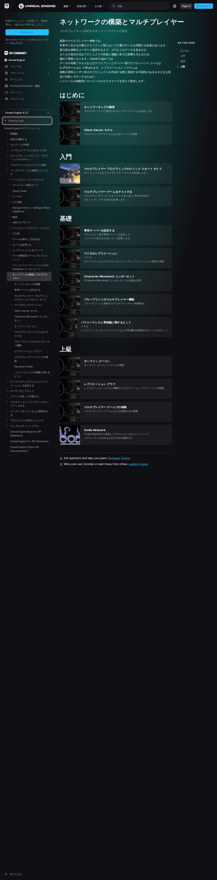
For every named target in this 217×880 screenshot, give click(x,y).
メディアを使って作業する (24, 396)
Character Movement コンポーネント (31, 318)
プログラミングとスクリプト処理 (28, 164)
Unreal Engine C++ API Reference (29, 441)
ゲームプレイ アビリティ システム (30, 228)
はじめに (185, 50)
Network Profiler (23, 366)
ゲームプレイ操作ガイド (25, 185)
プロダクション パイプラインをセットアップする (29, 403)
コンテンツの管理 (19, 144)
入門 (182, 55)
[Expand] (7, 133)
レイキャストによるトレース (27, 250)
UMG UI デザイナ (21, 222)
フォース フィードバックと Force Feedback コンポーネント (30, 267)
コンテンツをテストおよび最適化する (29, 413)
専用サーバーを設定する (27, 289)
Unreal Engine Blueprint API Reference (25, 433)
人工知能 (17, 201)
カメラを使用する (21, 244)
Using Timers (19, 190)
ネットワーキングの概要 (27, 284)
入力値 (15, 233)
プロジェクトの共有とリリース (27, 420)
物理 (14, 217)
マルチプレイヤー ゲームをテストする (31, 333)
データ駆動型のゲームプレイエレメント (30, 257)
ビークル (17, 196)
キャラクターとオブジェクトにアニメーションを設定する (29, 383)
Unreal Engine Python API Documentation (24, 449)
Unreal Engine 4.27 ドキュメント (22, 128)
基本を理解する (18, 139)
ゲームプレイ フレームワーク (28, 179)
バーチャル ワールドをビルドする (28, 150)
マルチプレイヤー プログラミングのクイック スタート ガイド (31, 297)
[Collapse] (7, 170)
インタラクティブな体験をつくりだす (29, 172)
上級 (182, 66)
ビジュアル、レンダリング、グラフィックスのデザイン (29, 157)
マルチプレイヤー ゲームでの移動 (31, 358)
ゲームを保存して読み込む (26, 239)
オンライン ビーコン (25, 326)
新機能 (13, 133)
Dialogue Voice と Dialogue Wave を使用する (31, 209)
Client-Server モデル (25, 310)
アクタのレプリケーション (28, 304)
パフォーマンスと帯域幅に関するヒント (32, 374)
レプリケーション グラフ (27, 351)
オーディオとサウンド (22, 390)
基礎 (182, 61)
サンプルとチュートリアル (24, 425)
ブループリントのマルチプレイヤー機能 (32, 343)
